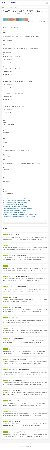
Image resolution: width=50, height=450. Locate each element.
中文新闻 (5, 214)
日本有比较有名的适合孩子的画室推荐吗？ (18, 359)
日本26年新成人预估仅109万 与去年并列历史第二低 (21, 199)
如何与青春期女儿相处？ (14, 400)
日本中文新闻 (6, 199)
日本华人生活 (10, 7)
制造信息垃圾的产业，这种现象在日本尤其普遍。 (22, 208)
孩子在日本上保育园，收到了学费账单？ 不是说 (19, 276)
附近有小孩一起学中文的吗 (14, 390)
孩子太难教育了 (12, 328)
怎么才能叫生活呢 (12, 266)
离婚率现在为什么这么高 (14, 234)
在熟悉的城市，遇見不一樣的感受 (16, 204)
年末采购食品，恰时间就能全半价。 (19, 212)
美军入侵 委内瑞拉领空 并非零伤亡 (18, 210)
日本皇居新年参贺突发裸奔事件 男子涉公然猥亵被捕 (20, 200)
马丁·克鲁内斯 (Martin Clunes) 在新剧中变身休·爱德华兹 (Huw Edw (22, 214)
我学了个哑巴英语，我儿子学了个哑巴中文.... (18, 432)
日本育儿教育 (15, 7)
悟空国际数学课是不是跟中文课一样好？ (17, 255)
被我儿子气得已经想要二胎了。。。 (16, 421)
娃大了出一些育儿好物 (13, 297)
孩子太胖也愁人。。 (13, 349)
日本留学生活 (6, 204)
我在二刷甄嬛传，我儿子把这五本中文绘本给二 (19, 369)
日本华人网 (5, 7)
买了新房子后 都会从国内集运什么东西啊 (17, 380)
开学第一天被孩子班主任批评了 (15, 307)
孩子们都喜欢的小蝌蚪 (13, 317)
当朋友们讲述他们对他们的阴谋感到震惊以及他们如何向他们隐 (21, 216)
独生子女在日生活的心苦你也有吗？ (16, 338)
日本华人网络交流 (7, 208)
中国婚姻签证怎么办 (13, 411)
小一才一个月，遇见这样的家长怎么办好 (17, 286)
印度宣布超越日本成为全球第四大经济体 (18, 202)
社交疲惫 (10, 245)
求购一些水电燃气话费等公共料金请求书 (18, 206)
